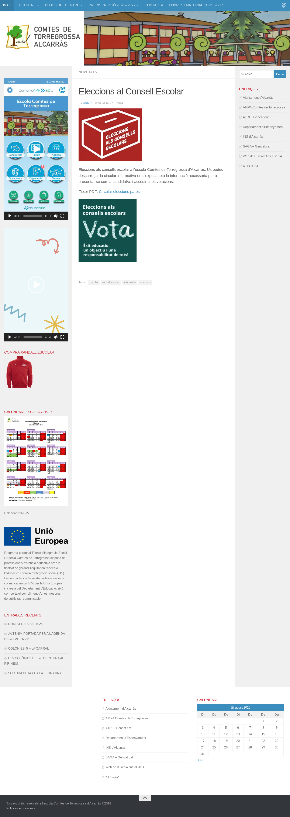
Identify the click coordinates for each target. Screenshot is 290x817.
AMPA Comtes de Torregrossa (264, 107)
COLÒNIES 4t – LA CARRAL (28, 648)
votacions (145, 282)
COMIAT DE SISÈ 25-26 (25, 624)
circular (94, 282)
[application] (36, 149)
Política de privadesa (20, 808)
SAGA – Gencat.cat (256, 146)
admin (88, 103)
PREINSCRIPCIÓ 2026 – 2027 (112, 5)
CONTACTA (154, 5)
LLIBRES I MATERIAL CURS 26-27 (196, 5)
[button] (36, 149)
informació (130, 282)
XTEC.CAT (250, 166)
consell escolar (111, 282)
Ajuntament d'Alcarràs (258, 97)
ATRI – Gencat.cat (256, 117)
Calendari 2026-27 (17, 513)
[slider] (33, 216)
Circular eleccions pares (119, 192)
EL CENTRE (26, 5)
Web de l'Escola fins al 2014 (262, 156)
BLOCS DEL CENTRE (62, 5)
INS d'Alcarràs (253, 136)
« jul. (200, 760)
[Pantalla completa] (62, 216)
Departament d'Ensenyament (263, 127)
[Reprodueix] (10, 216)
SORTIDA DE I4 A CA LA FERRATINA (35, 673)
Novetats (88, 72)
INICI (7, 5)
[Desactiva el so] (55, 216)
